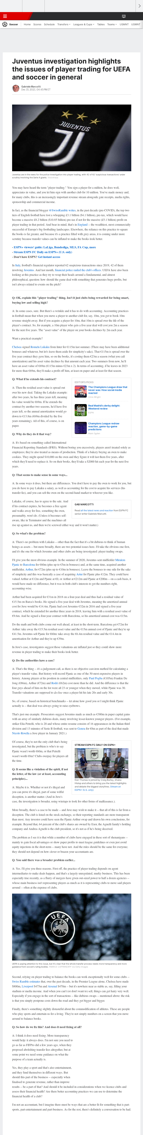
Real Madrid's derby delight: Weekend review (104, 407)
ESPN (19, 16)
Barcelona (29, 564)
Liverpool (27, 986)
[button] (130, 16)
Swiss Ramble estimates (26, 981)
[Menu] (5, 16)
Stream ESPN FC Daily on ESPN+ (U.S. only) (43, 252)
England (83, 224)
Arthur (29, 569)
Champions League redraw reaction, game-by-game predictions (103, 426)
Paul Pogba (95, 678)
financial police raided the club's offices (78, 270)
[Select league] (11, 6)
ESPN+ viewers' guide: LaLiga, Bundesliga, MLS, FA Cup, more (55, 247)
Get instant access (49, 257)
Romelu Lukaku (40, 347)
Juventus (29, 270)
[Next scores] (139, 6)
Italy (17, 265)
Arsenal (52, 986)
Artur (79, 574)
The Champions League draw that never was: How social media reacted (107, 390)
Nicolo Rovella (20, 733)
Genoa (81, 728)
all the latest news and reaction (97, 510)
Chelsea (16, 347)
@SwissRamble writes (62, 210)
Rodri (54, 683)
